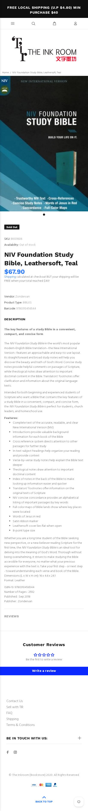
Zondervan (22, 296)
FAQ (9, 713)
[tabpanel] (44, 143)
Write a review (44, 671)
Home (5, 73)
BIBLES (27, 302)
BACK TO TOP (44, 801)
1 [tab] (44, 215)
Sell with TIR (14, 707)
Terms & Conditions (20, 725)
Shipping (10, 276)
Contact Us (14, 701)
